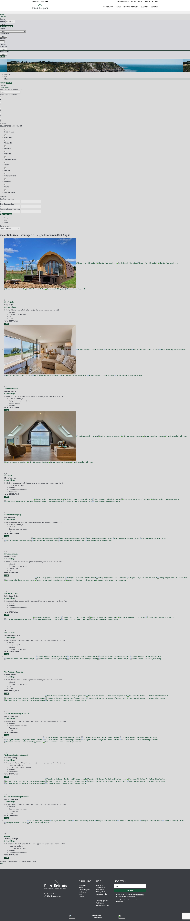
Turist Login (100, 903)
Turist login (146, 1)
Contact (154, 7)
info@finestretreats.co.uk (52, 896)
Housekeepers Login (102, 905)
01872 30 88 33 (123, 2)
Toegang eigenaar (136, 1)
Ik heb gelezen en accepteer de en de (130, 895)
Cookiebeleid (100, 889)
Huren (118, 7)
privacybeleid (140, 895)
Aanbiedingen (83, 892)
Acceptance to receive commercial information (127, 901)
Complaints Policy (101, 894)
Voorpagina (108, 7)
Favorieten (155, 1)
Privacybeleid (100, 892)
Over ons (144, 7)
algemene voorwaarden (127, 896)
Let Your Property (130, 7)
